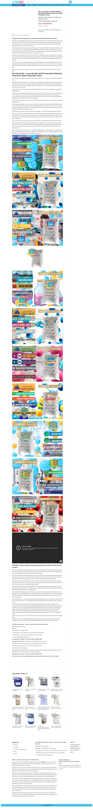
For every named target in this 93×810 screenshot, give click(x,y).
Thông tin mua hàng (25, 35)
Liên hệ (15, 753)
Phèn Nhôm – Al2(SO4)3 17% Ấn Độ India (31, 690)
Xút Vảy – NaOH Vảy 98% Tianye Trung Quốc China (56, 727)
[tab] (13, 35)
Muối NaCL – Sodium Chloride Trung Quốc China (56, 708)
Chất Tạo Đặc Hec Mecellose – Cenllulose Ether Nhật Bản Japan (18, 708)
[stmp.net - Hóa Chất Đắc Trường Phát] (18, 2)
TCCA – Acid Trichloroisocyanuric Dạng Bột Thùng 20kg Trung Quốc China (43, 728)
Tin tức (15, 751)
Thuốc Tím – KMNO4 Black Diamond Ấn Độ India (30, 727)
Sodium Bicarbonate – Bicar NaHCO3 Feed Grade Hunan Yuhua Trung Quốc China (43, 708)
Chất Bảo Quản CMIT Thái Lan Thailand (17, 690)
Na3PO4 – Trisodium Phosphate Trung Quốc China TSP (31, 708)
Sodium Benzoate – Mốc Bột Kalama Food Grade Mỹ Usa (56, 690)
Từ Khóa (17, 35)
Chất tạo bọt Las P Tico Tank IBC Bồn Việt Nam (44, 690)
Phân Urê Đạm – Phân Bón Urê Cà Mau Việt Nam (17, 727)
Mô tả (13, 35)
